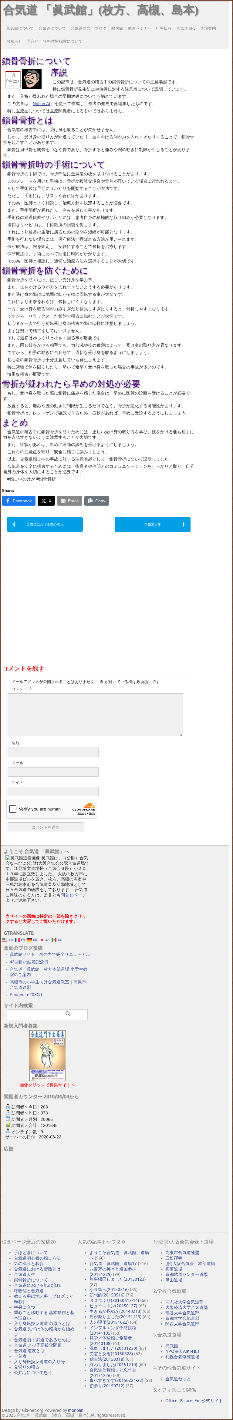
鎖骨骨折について (31, 1279)
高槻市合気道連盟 (182, 1252)
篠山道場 (173, 1279)
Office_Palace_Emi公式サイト (194, 1400)
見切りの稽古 (26, 1367)
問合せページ (73, 895)
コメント (22, 689)
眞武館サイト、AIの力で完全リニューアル (50, 954)
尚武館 (171, 1345)
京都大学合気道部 (182, 1318)
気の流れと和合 (29, 1263)
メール (17, 763)
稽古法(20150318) (107, 1359)
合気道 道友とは (29, 1350)
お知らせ (14, 41)
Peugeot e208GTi (26, 994)
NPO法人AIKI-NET (182, 1351)
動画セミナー (139, 28)
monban (75, 1410)
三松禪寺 (173, 1258)
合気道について (52, 28)
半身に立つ (24, 1307)
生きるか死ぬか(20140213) (115, 1311)
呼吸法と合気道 (29, 1290)
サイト (17, 782)
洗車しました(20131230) (113, 1348)
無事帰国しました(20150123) (117, 1279)
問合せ (33, 41)
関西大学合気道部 (182, 1323)
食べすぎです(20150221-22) (116, 1380)
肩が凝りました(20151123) (115, 1316)
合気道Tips (186, 28)
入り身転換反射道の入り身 (39, 1361)
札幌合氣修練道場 (182, 1356)
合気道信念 (80, 28)
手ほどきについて (31, 1252)
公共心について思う (33, 1372)
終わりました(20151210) (113, 1364)
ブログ (101, 28)
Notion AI (41, 103)
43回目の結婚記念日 (29, 961)
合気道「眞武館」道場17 (113, 1263)
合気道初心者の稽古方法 (37, 1258)
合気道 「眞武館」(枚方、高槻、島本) (100, 9)
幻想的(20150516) (107, 1295)
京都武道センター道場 (186, 1274)
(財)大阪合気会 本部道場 (190, 1263)
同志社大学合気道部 (184, 1301)
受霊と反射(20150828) (111, 1353)
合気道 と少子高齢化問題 (38, 1345)
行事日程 (164, 28)
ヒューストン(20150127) (113, 1305)
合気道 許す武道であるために (42, 1339)
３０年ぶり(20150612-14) (114, 1300)
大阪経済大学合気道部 (186, 1307)
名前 (15, 743)
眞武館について (20, 28)
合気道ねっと (178, 1378)
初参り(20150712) (107, 1385)
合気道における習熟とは (37, 1268)
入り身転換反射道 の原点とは (42, 1323)
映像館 (117, 28)
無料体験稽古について (63, 41)
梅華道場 (173, 1268)
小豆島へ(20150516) (109, 1289)
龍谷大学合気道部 (182, 1312)
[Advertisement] (99, 582)
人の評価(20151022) (109, 1322)
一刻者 (20, 1356)
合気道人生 (152, 524)
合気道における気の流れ (45, 524)
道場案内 (208, 28)
